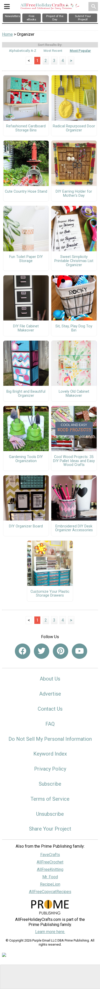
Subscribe (50, 784)
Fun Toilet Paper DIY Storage (26, 259)
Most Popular (80, 51)
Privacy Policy (50, 769)
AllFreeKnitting (50, 869)
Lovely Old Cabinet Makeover (74, 394)
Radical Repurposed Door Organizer (74, 128)
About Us (50, 679)
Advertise (50, 694)
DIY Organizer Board (26, 526)
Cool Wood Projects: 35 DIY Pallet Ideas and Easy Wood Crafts (74, 461)
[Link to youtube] (79, 651)
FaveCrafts (50, 854)
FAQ (50, 724)
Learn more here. (50, 931)
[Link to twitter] (41, 651)
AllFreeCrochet (50, 862)
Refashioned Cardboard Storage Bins (26, 128)
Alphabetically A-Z (22, 51)
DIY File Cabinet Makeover (26, 328)
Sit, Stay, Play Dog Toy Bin (73, 328)
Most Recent (53, 51)
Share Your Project (50, 829)
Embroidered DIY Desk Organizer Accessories (74, 528)
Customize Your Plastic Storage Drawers (50, 594)
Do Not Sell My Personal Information (50, 739)
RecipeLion (50, 884)
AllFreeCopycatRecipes (50, 891)
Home (7, 34)
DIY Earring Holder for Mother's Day (74, 194)
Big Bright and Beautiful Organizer (25, 394)
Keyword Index (50, 754)
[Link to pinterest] (60, 651)
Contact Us (50, 709)
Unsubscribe (50, 814)
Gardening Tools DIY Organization (26, 459)
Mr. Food (50, 876)
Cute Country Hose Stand (26, 192)
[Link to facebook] (22, 651)
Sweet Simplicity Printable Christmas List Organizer (73, 261)
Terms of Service (50, 799)
